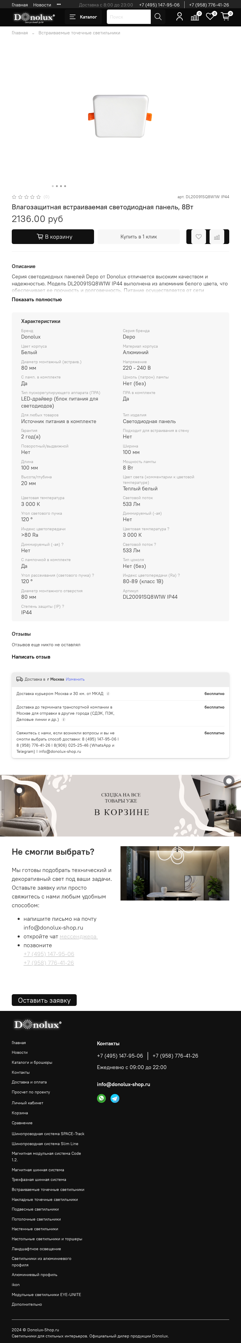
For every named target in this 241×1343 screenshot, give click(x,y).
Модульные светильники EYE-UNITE (46, 1294)
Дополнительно (27, 1304)
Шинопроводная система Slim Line (45, 1143)
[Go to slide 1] (53, 186)
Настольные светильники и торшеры (47, 1238)
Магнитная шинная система (38, 1169)
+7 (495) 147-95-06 (159, 5)
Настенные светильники (35, 1228)
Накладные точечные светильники (45, 1199)
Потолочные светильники (36, 1219)
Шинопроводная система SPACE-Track (48, 1133)
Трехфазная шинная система (39, 1179)
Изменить (75, 679)
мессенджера (79, 936)
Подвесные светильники (35, 1209)
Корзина (20, 1112)
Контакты (21, 1072)
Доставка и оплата (29, 1082)
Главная (20, 5)
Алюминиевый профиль (34, 1274)
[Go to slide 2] (57, 186)
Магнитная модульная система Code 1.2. (46, 1156)
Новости (42, 5)
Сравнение (22, 1122)
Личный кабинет (27, 1102)
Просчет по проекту (31, 1092)
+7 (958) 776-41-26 (209, 5)
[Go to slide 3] (61, 186)
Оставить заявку (44, 1000)
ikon (16, 1284)
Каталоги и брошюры (32, 1062)
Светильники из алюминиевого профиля (41, 1262)
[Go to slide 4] (65, 186)
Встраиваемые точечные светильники (79, 33)
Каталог (88, 17)
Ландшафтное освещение (36, 1248)
